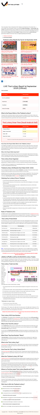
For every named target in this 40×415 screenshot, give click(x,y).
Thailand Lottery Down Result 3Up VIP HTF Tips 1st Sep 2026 (9, 77)
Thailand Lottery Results (7, 35)
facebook (10, 372)
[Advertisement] (9, 18)
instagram (7, 372)
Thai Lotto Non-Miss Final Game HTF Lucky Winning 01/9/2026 (29, 64)
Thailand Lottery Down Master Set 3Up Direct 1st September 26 (29, 51)
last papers (17, 175)
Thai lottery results (10, 253)
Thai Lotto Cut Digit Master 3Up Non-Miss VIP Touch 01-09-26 (9, 64)
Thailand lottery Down (35, 213)
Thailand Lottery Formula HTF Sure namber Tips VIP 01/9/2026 (28, 77)
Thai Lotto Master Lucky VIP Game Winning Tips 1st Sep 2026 (9, 51)
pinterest (3, 372)
